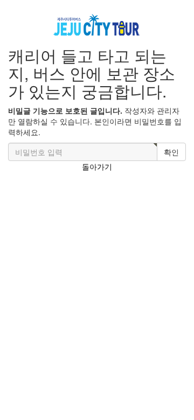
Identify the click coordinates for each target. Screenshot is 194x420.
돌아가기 (97, 166)
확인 (171, 151)
